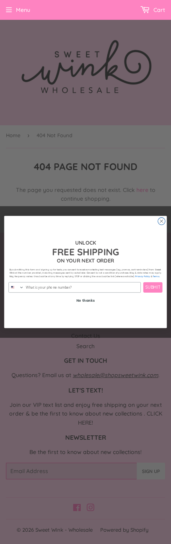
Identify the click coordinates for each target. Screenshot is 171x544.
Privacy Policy (142, 276)
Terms (156, 276)
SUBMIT (153, 287)
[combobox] (16, 287)
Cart (158, 9)
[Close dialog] (161, 221)
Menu (23, 9)
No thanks (85, 300)
